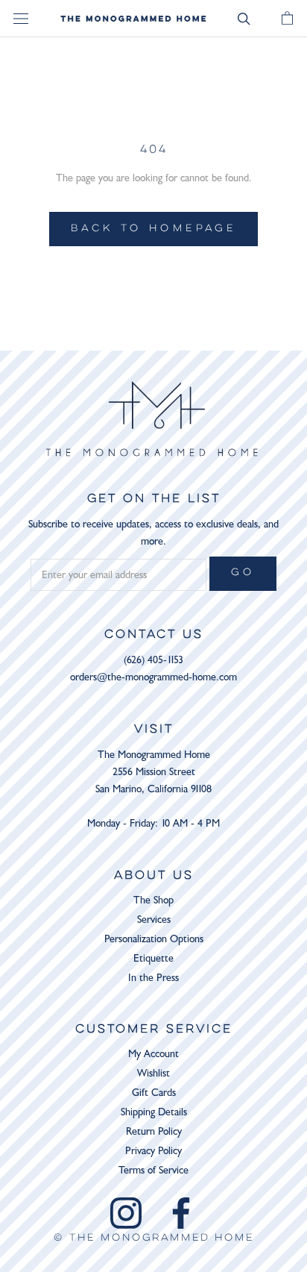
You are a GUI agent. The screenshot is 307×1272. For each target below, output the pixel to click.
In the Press (153, 977)
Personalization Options (153, 939)
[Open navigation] (20, 19)
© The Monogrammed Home (154, 1238)
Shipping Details (154, 1112)
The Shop (153, 900)
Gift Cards (154, 1092)
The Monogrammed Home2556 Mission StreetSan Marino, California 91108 (153, 771)
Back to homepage (153, 229)
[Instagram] (126, 1213)
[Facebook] (181, 1213)
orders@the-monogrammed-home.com (153, 677)
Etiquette (153, 958)
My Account (153, 1053)
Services (154, 919)
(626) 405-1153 (153, 660)
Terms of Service (153, 1170)
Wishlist (153, 1073)
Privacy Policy (153, 1150)
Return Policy (154, 1131)
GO (243, 573)
